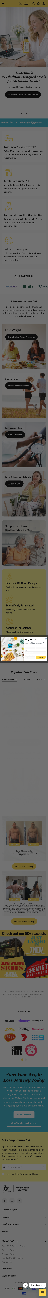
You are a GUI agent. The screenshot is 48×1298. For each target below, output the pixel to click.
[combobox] (30, 658)
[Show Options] (34, 658)
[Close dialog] (46, 639)
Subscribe (41, 657)
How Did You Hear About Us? (29, 655)
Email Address (27, 650)
